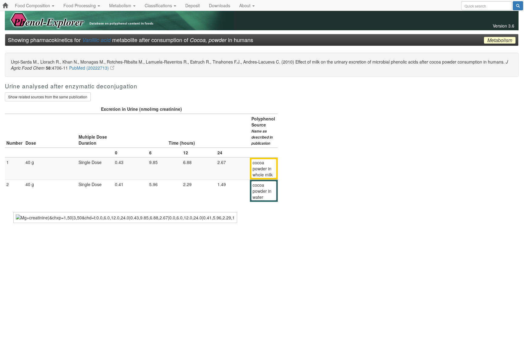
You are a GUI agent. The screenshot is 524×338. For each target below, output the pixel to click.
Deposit (192, 5)
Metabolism (121, 5)
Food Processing (80, 5)
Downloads (219, 5)
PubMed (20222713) (89, 68)
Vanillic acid (96, 40)
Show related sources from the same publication (47, 96)
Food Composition (33, 5)
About (245, 5)
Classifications (159, 5)
